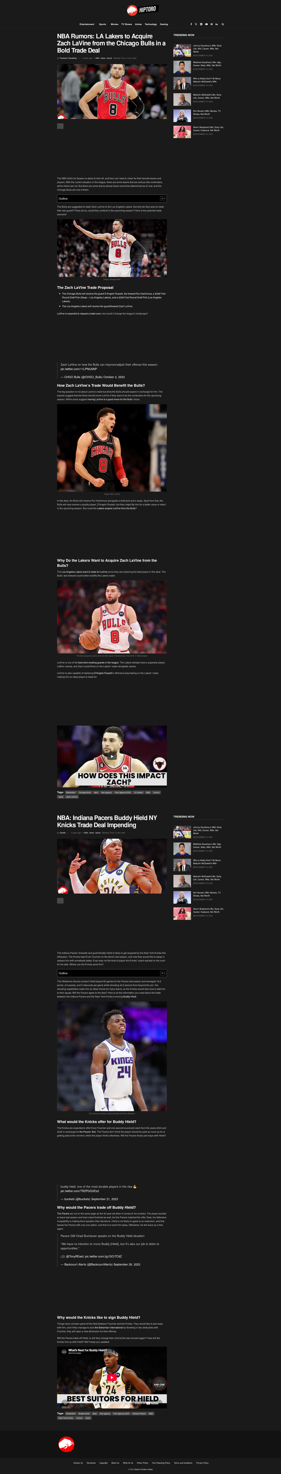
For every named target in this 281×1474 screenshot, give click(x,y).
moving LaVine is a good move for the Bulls (110, 399)
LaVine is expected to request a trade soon (79, 313)
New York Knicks (66, 1418)
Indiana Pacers (139, 1413)
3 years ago (87, 58)
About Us (115, 1462)
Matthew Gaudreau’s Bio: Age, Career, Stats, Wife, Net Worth (207, 64)
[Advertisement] (112, 153)
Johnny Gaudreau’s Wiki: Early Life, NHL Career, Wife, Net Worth (207, 48)
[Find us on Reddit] (201, 24)
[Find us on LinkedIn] (217, 24)
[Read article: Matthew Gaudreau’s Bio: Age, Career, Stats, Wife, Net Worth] (182, 67)
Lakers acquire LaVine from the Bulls (116, 508)
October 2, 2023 (114, 377)
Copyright (104, 1462)
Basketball (70, 792)
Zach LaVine (71, 797)
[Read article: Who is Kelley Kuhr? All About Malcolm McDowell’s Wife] (182, 83)
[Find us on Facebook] (191, 24)
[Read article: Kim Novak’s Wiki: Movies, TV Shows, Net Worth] (182, 115)
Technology (151, 24)
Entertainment (87, 24)
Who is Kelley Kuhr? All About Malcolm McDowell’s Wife (207, 80)
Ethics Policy (142, 1462)
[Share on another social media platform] (60, 126)
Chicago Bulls (85, 792)
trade (61, 797)
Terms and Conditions (183, 1462)
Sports (102, 24)
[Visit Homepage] (140, 10)
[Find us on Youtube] (206, 24)
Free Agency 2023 (123, 792)
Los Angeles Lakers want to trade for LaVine (85, 571)
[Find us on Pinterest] (212, 24)
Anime (138, 24)
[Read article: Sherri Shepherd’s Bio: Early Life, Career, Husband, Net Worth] (182, 132)
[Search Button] (223, 24)
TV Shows (126, 24)
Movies (114, 24)
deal (96, 792)
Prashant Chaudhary (68, 58)
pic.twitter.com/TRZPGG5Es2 (80, 1191)
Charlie (63, 832)
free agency (106, 792)
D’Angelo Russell (103, 673)
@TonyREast (74, 1256)
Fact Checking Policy (161, 1462)
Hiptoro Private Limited (143, 1469)
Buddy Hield (129, 996)
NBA (97, 58)
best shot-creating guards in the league (98, 662)
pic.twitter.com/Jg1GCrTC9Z (103, 1256)
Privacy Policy (202, 1462)
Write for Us (128, 1462)
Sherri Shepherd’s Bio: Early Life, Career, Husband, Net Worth (208, 129)
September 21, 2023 (104, 1199)
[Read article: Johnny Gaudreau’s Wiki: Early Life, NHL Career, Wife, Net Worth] (182, 50)
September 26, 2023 (127, 1264)
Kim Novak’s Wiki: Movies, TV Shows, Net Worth (207, 112)
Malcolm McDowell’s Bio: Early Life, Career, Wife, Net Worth (207, 96)
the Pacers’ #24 (87, 1131)
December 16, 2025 (204, 55)
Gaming (164, 24)
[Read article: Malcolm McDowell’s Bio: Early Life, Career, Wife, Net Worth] (182, 99)
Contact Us (78, 1462)
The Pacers (63, 1213)
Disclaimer (91, 1462)
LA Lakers (138, 792)
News (103, 58)
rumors (156, 792)
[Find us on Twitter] (196, 24)
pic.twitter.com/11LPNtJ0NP (79, 369)
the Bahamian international (109, 1327)
